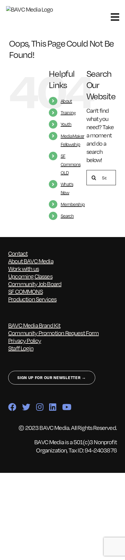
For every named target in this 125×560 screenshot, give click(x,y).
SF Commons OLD (71, 164)
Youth (66, 124)
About (66, 101)
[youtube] (66, 407)
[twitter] (26, 407)
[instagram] (39, 407)
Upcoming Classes (30, 276)
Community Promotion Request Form (53, 333)
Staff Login (20, 348)
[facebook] (12, 407)
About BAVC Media (30, 261)
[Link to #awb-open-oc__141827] (115, 17)
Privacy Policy (24, 340)
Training (68, 112)
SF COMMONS (25, 291)
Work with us (23, 268)
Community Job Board (34, 284)
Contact (18, 253)
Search (67, 216)
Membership (73, 204)
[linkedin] (52, 407)
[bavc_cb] (33, 9)
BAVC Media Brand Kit (34, 325)
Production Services (32, 299)
